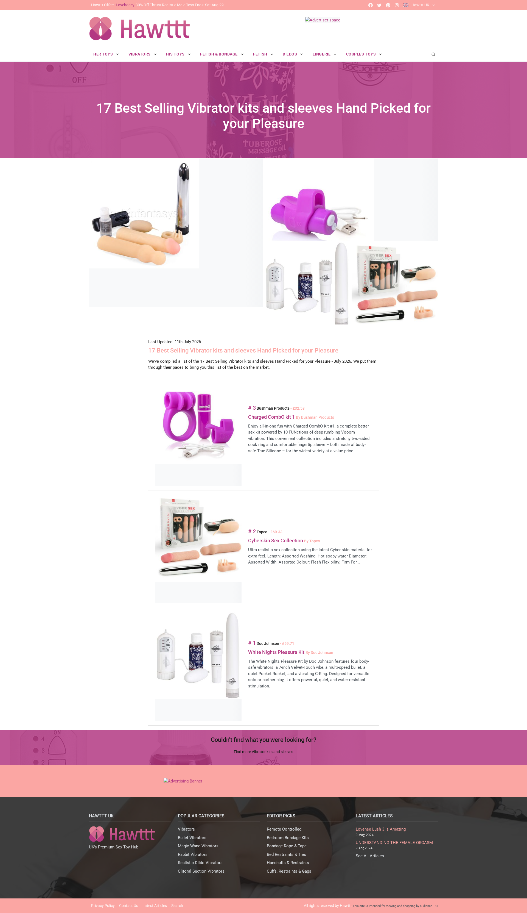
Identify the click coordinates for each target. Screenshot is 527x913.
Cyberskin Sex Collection (276, 540)
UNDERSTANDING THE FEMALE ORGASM (394, 842)
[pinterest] (388, 5)
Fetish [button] (260, 54)
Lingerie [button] (322, 54)
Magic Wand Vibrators (198, 845)
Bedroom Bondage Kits (288, 837)
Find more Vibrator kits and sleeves (263, 752)
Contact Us (128, 905)
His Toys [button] (176, 54)
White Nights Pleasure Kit (276, 652)
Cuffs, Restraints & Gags (289, 871)
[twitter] (379, 5)
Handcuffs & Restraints (288, 862)
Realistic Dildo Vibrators (200, 862)
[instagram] (397, 5)
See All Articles (370, 855)
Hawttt (346, 905)
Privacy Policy (103, 905)
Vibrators (186, 829)
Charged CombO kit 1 (272, 417)
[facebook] (370, 5)
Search (177, 905)
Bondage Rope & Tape (287, 845)
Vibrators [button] (140, 54)
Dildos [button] (290, 54)
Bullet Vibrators (192, 837)
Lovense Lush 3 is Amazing (381, 829)
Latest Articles (154, 905)
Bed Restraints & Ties (286, 854)
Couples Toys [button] (361, 54)
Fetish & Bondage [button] (219, 54)
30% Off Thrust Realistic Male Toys (157, 5)
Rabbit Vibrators (193, 854)
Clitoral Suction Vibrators (201, 871)
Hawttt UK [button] (420, 5)
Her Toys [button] (103, 54)
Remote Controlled (284, 829)
